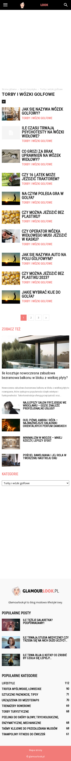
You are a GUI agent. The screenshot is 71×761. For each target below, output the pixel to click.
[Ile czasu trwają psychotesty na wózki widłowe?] (11, 132)
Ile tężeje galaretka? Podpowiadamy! (38, 621)
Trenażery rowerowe (16, 706)
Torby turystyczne (15, 711)
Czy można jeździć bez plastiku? (43, 214)
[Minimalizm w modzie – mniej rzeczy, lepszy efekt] (11, 442)
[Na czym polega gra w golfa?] (11, 198)
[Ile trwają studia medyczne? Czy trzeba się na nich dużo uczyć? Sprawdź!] (11, 642)
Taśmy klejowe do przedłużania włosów (29, 728)
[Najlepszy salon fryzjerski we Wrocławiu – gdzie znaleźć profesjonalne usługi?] (11, 407)
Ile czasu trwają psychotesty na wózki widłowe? (43, 132)
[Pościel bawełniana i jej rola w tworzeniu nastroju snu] (11, 460)
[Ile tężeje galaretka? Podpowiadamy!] (11, 625)
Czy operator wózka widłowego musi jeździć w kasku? (44, 235)
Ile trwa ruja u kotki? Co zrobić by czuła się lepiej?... (45, 656)
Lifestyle (8, 683)
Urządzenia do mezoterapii (20, 700)
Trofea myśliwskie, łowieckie (21, 689)
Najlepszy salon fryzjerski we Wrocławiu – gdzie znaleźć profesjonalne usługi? (44, 405)
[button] (66, 5)
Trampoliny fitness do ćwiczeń (23, 734)
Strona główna (9, 89)
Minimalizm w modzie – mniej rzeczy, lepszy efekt (42, 439)
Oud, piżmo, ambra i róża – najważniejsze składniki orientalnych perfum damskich (44, 423)
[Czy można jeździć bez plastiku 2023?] (11, 278)
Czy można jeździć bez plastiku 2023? (43, 275)
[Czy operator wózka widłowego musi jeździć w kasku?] (11, 236)
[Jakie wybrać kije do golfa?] (11, 297)
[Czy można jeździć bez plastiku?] (11, 217)
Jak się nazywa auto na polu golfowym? (44, 256)
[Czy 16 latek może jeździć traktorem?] (11, 179)
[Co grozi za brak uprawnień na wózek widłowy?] (11, 156)
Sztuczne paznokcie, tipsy (20, 694)
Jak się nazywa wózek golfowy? (42, 111)
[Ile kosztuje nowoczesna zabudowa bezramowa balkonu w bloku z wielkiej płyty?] (35, 352)
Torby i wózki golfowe (37, 118)
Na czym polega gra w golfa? (43, 195)
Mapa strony (35, 750)
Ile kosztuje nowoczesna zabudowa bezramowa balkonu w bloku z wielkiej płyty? (35, 375)
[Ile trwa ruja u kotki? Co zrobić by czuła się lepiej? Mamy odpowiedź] (11, 660)
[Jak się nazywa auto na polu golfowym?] (11, 259)
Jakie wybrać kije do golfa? (41, 294)
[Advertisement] (35, 47)
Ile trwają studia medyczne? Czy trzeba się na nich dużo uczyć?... (46, 639)
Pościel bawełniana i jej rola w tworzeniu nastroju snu (44, 456)
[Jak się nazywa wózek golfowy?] (11, 114)
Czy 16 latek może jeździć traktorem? (40, 176)
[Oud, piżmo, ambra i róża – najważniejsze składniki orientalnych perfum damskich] (11, 425)
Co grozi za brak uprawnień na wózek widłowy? (41, 155)
